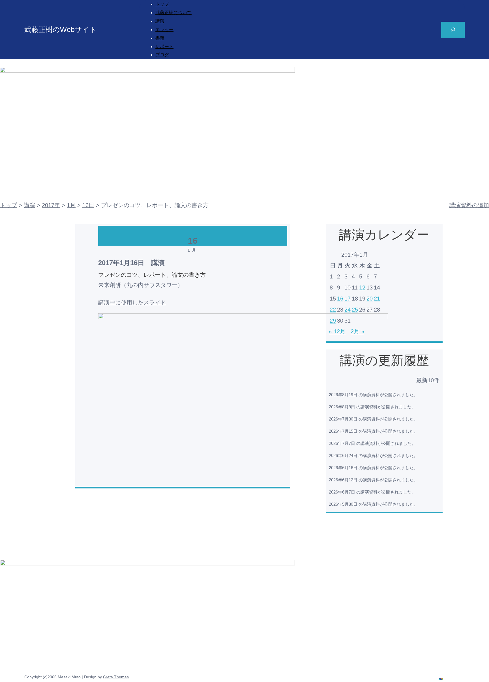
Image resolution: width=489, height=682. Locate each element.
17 (347, 298)
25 (355, 309)
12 (362, 287)
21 (377, 298)
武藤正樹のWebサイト (60, 29)
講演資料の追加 (469, 205)
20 (369, 298)
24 (347, 309)
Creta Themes (116, 677)
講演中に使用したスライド (132, 302)
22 (333, 309)
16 (340, 298)
